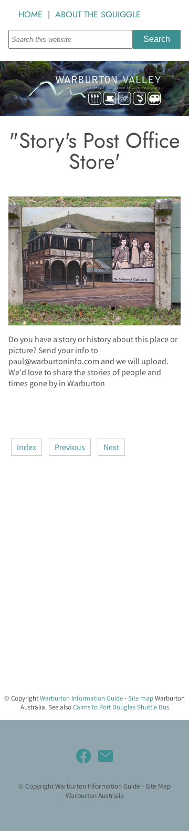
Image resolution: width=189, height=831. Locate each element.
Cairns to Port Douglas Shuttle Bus (121, 707)
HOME (30, 14)
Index (26, 447)
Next (111, 447)
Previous (70, 447)
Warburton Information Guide (81, 698)
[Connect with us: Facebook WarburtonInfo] (83, 756)
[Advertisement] (94, 591)
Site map (140, 698)
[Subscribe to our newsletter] (105, 756)
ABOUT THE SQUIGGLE (98, 14)
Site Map (158, 786)
